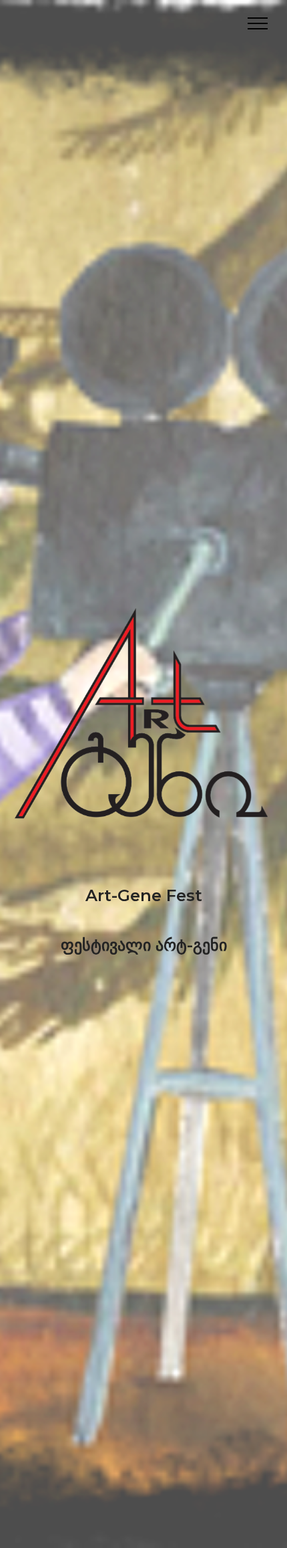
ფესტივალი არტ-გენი (144, 945)
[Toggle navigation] (258, 23)
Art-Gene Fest (143, 895)
